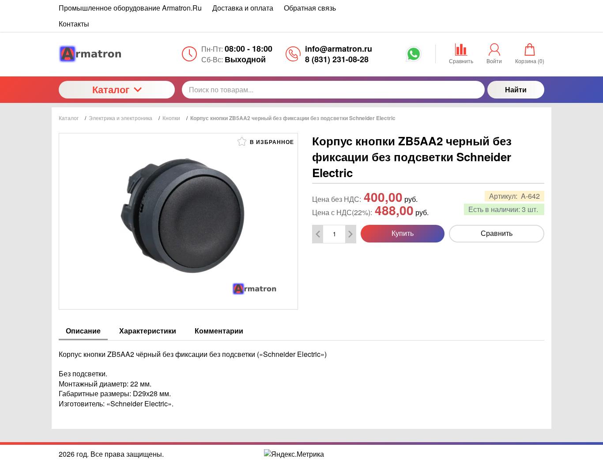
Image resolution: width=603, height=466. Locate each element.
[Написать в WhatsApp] (413, 57)
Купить (403, 233)
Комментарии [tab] (219, 331)
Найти (516, 89)
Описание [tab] (83, 331)
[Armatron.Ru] (117, 54)
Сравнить (497, 233)
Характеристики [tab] (147, 331)
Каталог (110, 89)
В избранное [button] (271, 142)
